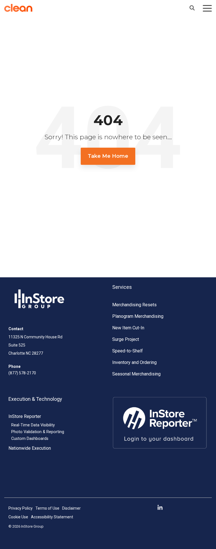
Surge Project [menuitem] (125, 339)
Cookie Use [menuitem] (18, 517)
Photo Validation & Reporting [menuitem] (37, 431)
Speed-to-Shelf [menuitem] (127, 351)
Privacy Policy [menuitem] (20, 508)
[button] (207, 8)
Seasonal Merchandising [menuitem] (136, 374)
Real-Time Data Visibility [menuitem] (33, 425)
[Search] (192, 8)
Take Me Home (108, 156)
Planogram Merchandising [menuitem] (137, 316)
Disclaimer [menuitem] (71, 508)
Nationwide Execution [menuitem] (29, 448)
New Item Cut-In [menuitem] (128, 327)
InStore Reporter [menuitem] (24, 416)
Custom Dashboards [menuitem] (29, 438)
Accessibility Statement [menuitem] (52, 517)
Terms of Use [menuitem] (47, 508)
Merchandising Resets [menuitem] (134, 304)
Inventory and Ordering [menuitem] (134, 362)
